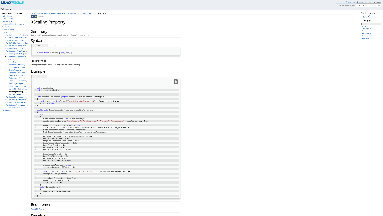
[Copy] (176, 81)
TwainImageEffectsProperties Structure (17, 54)
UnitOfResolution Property (18, 86)
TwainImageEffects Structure (17, 51)
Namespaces (7, 21)
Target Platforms (37, 209)
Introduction (7, 16)
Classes (6, 27)
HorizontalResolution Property (18, 73)
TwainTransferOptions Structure (17, 108)
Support (354, 2)
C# (39, 45)
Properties (90, 13)
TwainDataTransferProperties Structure (17, 37)
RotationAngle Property (18, 81)
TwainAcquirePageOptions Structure (17, 35)
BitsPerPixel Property (17, 65)
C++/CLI (55, 45)
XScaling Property (16, 91)
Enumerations (8, 29)
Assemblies (7, 110)
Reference (365, 38)
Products (348, 2)
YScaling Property (15, 94)
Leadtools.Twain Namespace (40, 13)
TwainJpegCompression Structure (17, 97)
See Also (365, 36)
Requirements (367, 33)
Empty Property (15, 70)
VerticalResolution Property (18, 89)
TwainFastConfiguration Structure (17, 43)
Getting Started (8, 19)
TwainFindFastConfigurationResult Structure (17, 46)
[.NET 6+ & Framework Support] (32, 16)
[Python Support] (35, 16)
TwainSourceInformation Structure (17, 105)
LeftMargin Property (16, 75)
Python (71, 45)
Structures (53, 13)
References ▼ (6, 9)
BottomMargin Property (18, 67)
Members (11, 59)
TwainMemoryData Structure (17, 100)
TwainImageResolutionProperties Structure (71, 13)
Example (365, 31)
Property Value (367, 28)
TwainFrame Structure (14, 48)
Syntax (364, 26)
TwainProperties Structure (16, 102)
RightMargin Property (17, 78)
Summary (366, 24)
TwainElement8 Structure (15, 40)
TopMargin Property (16, 83)
